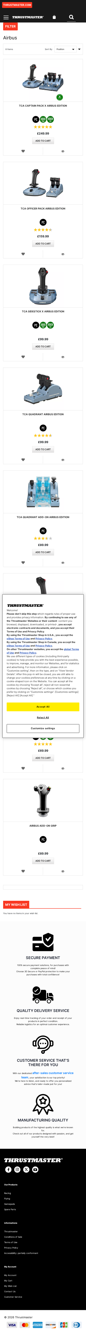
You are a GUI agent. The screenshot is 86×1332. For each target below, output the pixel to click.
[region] (43, 666)
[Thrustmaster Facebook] (8, 1169)
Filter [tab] (10, 26)
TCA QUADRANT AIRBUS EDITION (43, 414)
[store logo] (28, 17)
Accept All (43, 706)
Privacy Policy (43, 638)
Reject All (43, 717)
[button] (23, 151)
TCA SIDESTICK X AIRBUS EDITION (43, 311)
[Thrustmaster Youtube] (35, 1169)
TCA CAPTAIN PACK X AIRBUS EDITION (43, 105)
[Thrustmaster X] (26, 1169)
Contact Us (9, 1291)
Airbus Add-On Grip (43, 825)
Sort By (48, 49)
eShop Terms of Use (18, 638)
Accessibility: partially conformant (21, 1253)
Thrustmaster (11, 1231)
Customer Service (13, 1297)
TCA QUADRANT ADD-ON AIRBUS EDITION (43, 517)
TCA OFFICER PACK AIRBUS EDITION (43, 208)
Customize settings (43, 728)
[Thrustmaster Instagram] (17, 1169)
